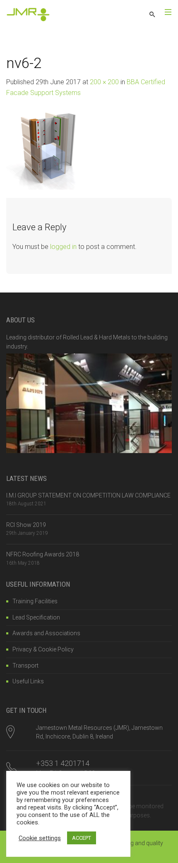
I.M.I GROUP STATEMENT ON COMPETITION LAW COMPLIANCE (88, 495)
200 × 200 (104, 82)
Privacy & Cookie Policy (43, 649)
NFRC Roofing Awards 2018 (42, 554)
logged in (63, 247)
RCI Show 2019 (26, 525)
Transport (25, 665)
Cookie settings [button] (40, 838)
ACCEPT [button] (81, 838)
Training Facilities (35, 601)
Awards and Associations (46, 633)
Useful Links (28, 681)
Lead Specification (36, 617)
